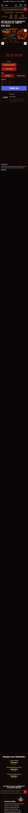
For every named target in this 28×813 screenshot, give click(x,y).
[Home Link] (6, 5)
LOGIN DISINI (8, 69)
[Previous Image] (2, 43)
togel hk (11, 805)
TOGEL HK (14, 88)
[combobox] (12, 9)
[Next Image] (25, 43)
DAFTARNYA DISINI (9, 64)
